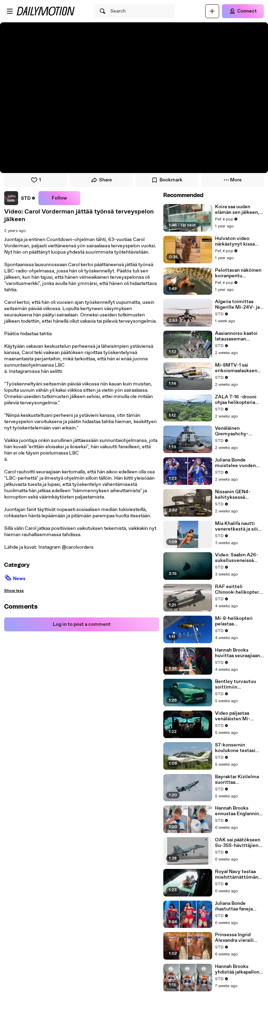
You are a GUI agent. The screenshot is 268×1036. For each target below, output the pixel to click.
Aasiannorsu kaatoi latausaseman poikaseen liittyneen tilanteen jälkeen (238, 336)
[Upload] (212, 11)
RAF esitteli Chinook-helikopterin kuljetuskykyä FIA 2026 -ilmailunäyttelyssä (239, 589)
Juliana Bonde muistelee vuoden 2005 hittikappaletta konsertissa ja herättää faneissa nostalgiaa (238, 462)
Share (105, 180)
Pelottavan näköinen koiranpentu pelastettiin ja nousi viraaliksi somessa (238, 273)
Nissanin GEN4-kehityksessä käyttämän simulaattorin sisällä (237, 494)
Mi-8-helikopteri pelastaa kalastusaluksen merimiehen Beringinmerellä (234, 621)
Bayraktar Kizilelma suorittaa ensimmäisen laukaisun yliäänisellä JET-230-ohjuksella (238, 779)
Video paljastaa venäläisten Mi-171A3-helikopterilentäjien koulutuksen (237, 716)
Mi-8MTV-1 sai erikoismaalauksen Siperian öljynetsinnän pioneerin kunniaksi (237, 368)
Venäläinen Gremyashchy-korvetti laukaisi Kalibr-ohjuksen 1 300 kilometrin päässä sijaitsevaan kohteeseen (239, 431)
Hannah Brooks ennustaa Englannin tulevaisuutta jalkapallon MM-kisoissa (237, 811)
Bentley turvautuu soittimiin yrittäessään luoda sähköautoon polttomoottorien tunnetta (235, 684)
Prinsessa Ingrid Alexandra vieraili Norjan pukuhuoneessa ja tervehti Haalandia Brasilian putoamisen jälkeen (238, 937)
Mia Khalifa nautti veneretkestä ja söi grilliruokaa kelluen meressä (236, 526)
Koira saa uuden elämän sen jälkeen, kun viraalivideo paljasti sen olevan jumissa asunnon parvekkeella (237, 209)
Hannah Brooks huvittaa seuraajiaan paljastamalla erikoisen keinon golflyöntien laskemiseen (237, 653)
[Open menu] (9, 11)
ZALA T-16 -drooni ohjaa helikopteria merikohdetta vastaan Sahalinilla (235, 399)
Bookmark (171, 180)
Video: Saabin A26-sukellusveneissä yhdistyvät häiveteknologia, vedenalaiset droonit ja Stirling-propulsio (238, 557)
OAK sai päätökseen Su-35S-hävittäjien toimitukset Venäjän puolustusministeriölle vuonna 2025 (239, 842)
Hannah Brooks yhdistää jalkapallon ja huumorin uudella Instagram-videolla (237, 969)
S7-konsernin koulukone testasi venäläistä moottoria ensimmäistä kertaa (238, 747)
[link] (20, 198)
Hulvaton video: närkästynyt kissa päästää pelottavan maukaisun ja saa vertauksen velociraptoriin (236, 241)
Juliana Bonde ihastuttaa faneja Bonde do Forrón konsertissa (234, 906)
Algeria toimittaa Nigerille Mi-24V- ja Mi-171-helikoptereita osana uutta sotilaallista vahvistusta (239, 304)
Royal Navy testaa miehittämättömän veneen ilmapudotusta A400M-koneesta (236, 874)
